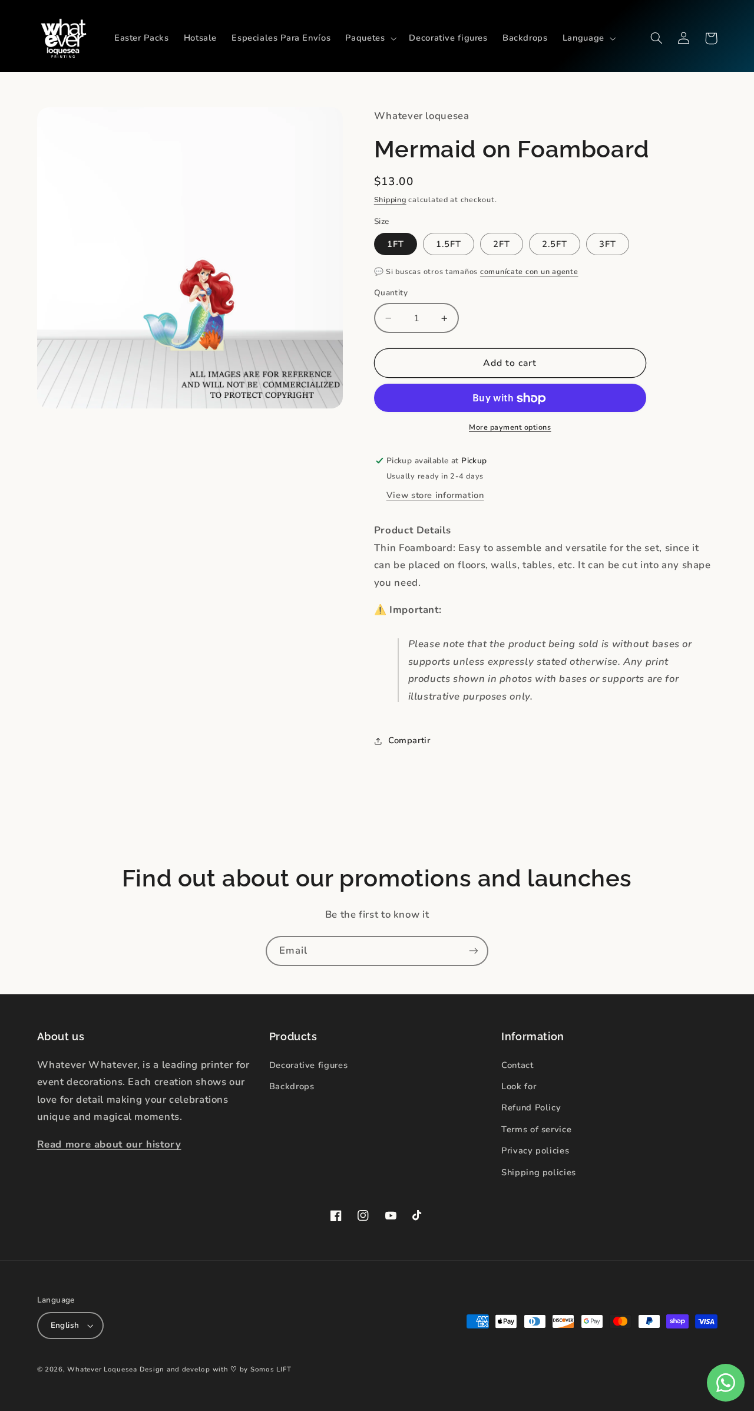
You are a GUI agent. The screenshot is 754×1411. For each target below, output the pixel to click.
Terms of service (536, 1129)
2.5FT (554, 244)
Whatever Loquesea (102, 1369)
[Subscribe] (473, 951)
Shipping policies (538, 1172)
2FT (501, 244)
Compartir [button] (409, 741)
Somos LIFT (270, 1369)
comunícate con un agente (529, 271)
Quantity (391, 293)
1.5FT (448, 244)
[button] (370, 38)
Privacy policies (535, 1150)
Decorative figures (308, 1065)
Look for (518, 1086)
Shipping (390, 199)
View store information (435, 496)
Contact (517, 1065)
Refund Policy (531, 1107)
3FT (607, 244)
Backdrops (292, 1086)
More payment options (510, 427)
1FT (395, 244)
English (65, 1325)
